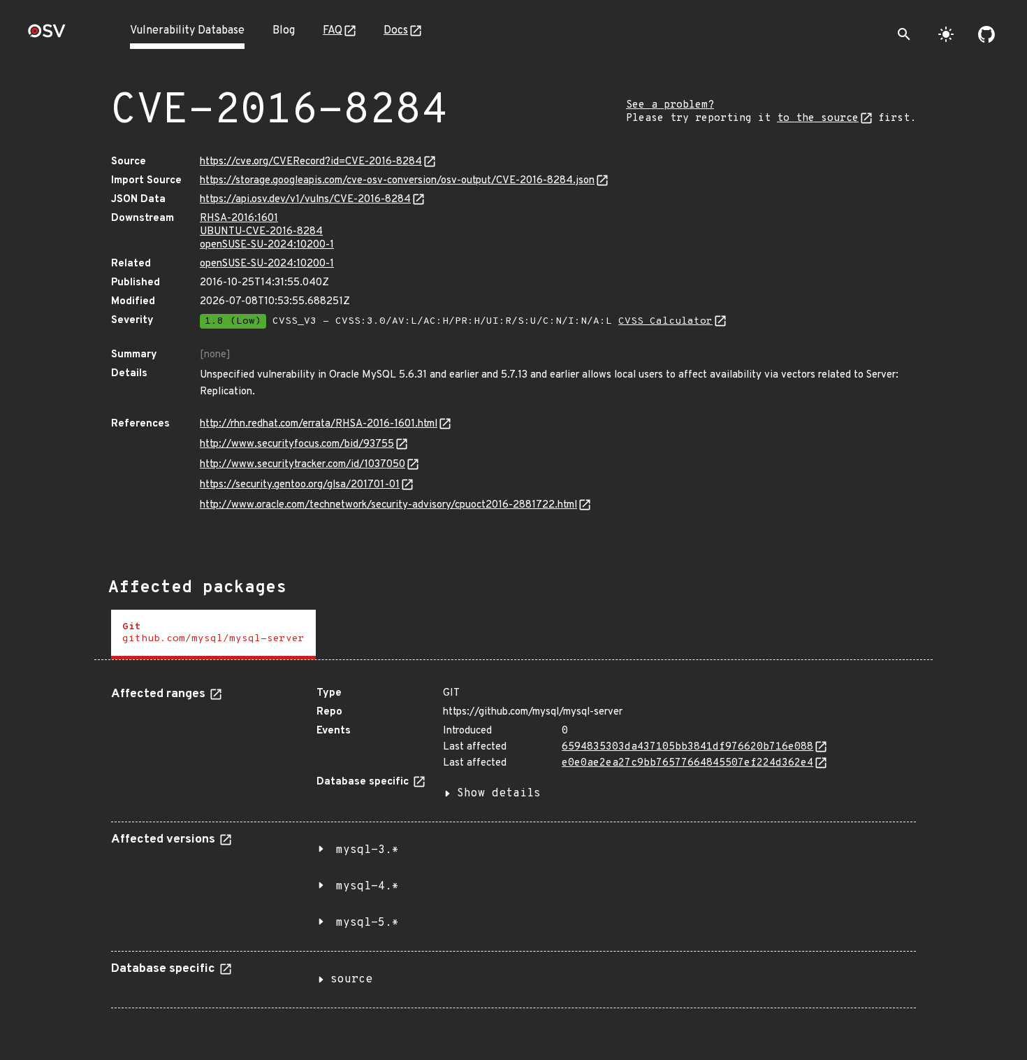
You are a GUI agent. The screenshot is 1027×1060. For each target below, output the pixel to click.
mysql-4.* (367, 887)
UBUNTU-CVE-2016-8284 (261, 231)
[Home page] (47, 35)
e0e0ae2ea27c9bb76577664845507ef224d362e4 (687, 763)
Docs (396, 31)
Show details (499, 794)
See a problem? (670, 105)
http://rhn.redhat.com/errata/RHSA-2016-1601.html (318, 424)
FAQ (332, 31)
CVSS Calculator (665, 321)
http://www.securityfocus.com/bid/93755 (297, 444)
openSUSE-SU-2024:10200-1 (267, 245)
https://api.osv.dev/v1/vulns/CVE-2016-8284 (305, 199)
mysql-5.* (367, 923)
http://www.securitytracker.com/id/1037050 (302, 464)
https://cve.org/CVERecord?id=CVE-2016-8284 (311, 162)
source (351, 980)
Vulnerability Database (187, 31)
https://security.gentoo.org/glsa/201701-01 (300, 485)
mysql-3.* (367, 850)
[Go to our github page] (986, 34)
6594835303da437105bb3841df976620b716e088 (687, 747)
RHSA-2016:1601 (239, 218)
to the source (818, 118)
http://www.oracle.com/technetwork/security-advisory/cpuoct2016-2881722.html (388, 505)
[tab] (213, 634)
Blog (283, 31)
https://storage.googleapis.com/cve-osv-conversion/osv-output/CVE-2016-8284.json (397, 180)
